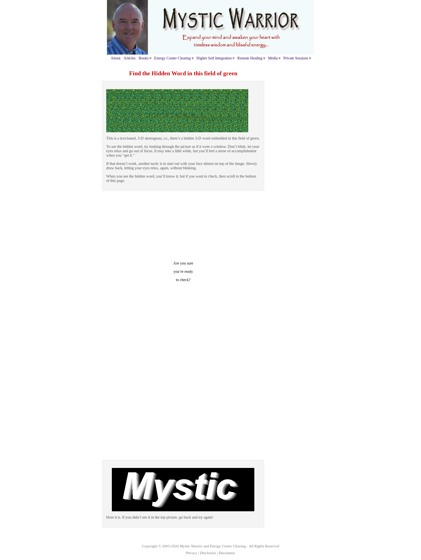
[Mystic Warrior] (210, 27)
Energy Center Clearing (228, 546)
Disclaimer (227, 553)
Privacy (191, 553)
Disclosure (208, 553)
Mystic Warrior (191, 546)
